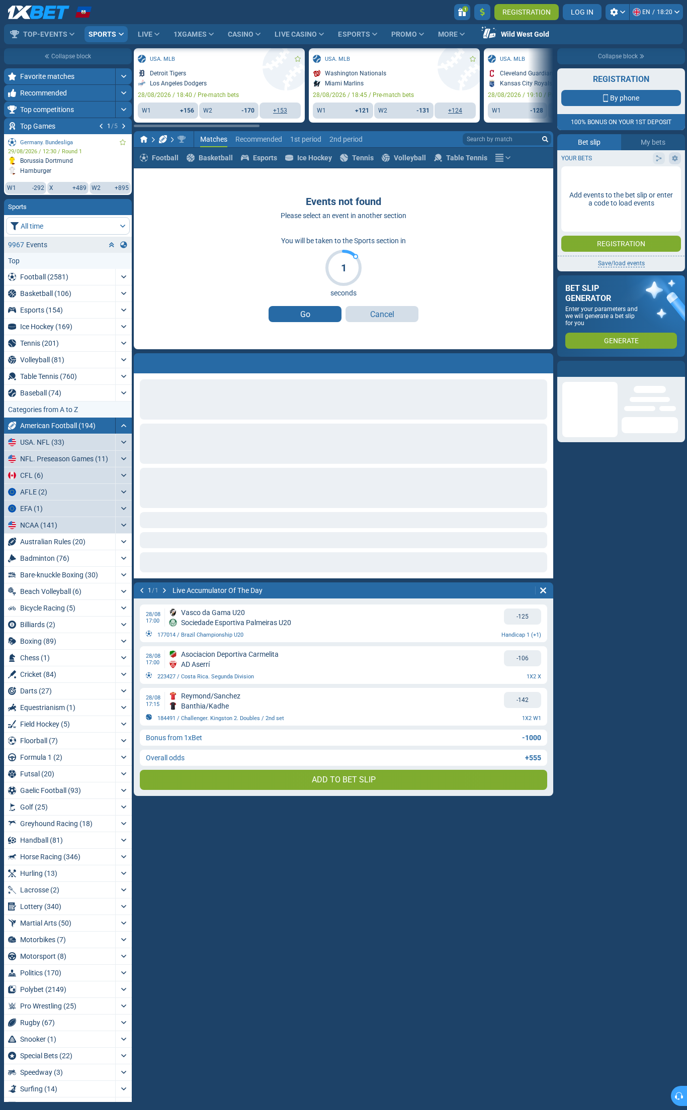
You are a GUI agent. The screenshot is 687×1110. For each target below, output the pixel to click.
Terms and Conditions (626, 179)
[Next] (124, 126)
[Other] (502, 158)
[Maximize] (123, 76)
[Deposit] (482, 12)
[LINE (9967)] (144, 139)
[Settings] (617, 12)
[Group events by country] (124, 245)
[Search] (545, 139)
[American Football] (163, 139)
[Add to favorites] (123, 142)
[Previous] (101, 126)
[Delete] (543, 590)
